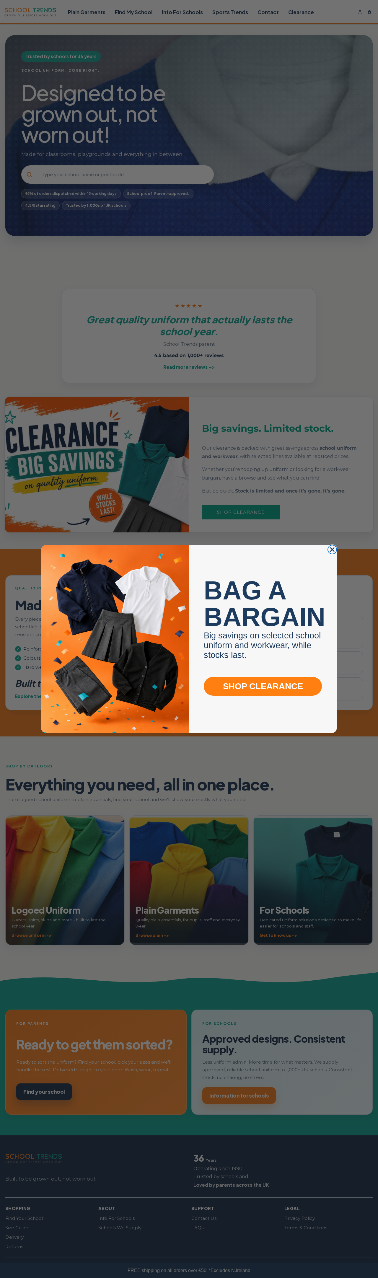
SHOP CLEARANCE (263, 686)
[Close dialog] (332, 549)
